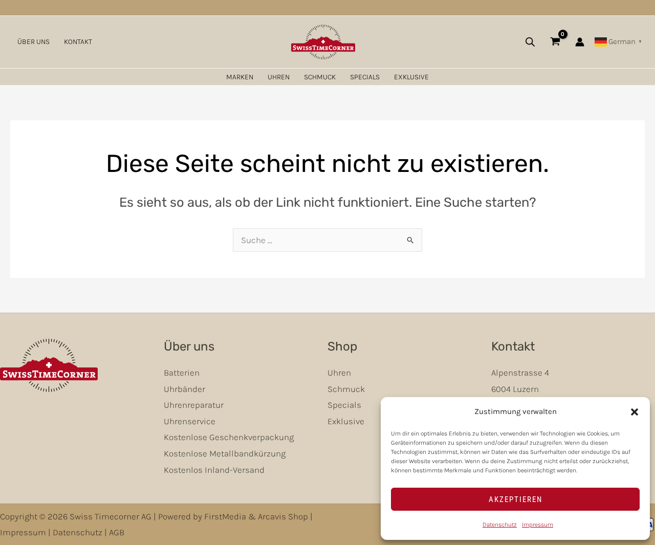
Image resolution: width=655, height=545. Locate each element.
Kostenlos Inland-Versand (214, 470)
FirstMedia (225, 516)
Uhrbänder (184, 389)
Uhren (279, 77)
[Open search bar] (530, 42)
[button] (634, 412)
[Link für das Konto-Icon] (579, 42)
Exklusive (411, 77)
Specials (365, 77)
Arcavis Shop (283, 516)
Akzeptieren (515, 499)
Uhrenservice (189, 421)
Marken (239, 77)
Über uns (33, 41)
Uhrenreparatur (194, 405)
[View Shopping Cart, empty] (555, 41)
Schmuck (320, 77)
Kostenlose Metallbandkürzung (225, 453)
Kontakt (78, 41)
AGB (116, 532)
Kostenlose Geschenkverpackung (229, 437)
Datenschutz (500, 524)
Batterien (182, 372)
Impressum (537, 524)
